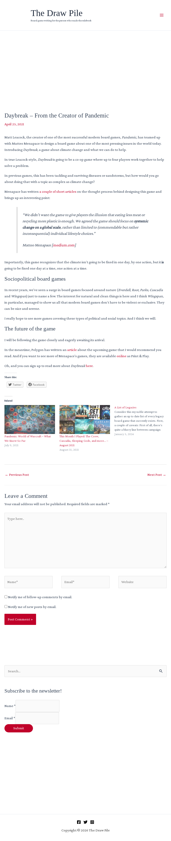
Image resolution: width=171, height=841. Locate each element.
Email (9, 718)
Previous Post (17, 474)
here (89, 366)
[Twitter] (85, 822)
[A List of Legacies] (141, 420)
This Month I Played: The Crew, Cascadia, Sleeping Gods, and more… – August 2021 (83, 440)
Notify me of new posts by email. (32, 607)
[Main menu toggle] (162, 15)
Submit (18, 728)
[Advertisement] (85, 64)
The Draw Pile (57, 13)
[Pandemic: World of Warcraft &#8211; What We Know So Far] (29, 419)
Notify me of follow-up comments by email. (40, 597)
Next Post (156, 474)
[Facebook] (79, 822)
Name (10, 706)
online (121, 356)
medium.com (64, 245)
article (72, 350)
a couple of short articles (57, 191)
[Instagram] (92, 822)
